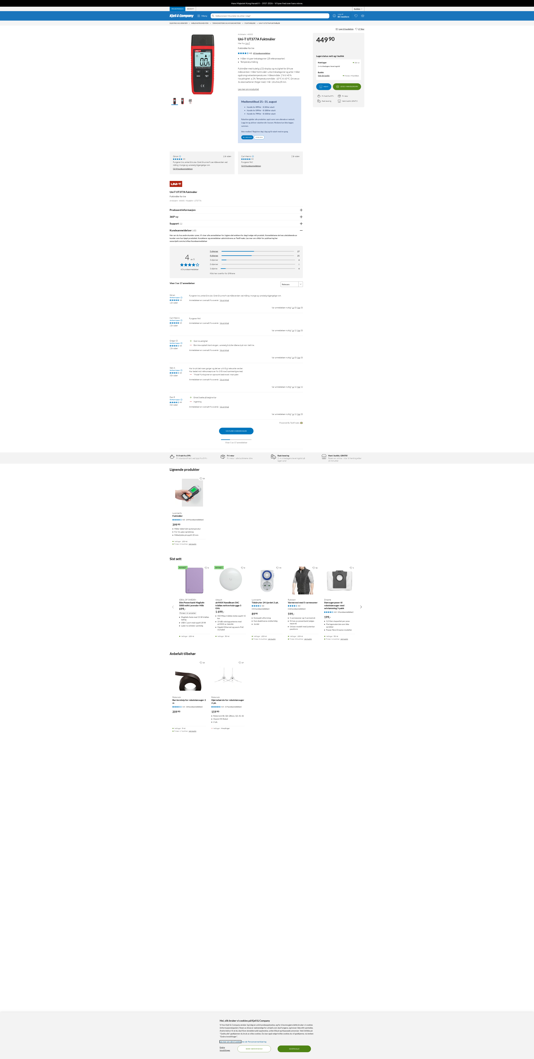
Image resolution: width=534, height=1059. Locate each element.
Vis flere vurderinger (236, 431)
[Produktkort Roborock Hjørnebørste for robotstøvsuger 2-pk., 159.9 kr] (228, 677)
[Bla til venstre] (173, 607)
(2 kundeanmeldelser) (345, 612)
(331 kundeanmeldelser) (261, 609)
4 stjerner (214, 255)
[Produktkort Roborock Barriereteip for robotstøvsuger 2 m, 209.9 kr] (189, 677)
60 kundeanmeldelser (261, 53)
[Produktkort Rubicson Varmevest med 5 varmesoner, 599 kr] (303, 580)
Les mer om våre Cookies (230, 1042)
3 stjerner (214, 260)
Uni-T (247, 43)
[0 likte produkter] (356, 15)
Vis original (224, 300)
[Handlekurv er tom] (362, 15)
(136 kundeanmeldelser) (297, 609)
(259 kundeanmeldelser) (195, 520)
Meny (204, 15)
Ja (293, 307)
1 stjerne (213, 268)
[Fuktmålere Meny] (257, 23)
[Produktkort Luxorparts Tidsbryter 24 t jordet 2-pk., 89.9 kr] (267, 580)
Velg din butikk (324, 75)
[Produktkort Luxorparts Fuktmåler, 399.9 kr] (189, 492)
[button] (174, 101)
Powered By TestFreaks (289, 423)
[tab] (177, 9)
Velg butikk (192, 544)
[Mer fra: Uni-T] (176, 185)
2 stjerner (214, 264)
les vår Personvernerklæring (254, 1042)
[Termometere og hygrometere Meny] (242, 23)
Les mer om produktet (248, 89)
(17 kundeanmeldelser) (233, 707)
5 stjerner (214, 251)
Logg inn (259, 137)
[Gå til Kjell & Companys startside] (182, 16)
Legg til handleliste (346, 29)
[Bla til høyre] (361, 607)
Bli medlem (247, 137)
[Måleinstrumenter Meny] (210, 23)
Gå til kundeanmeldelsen (183, 169)
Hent (326, 86)
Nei (298, 307)
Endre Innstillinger (225, 1048)
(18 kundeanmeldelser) (194, 707)
